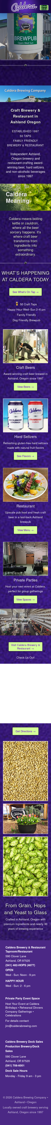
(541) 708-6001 (15, 1065)
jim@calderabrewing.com (21, 1026)
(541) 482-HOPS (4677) (20, 965)
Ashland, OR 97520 (17, 960)
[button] (4, 8)
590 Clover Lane (15, 956)
